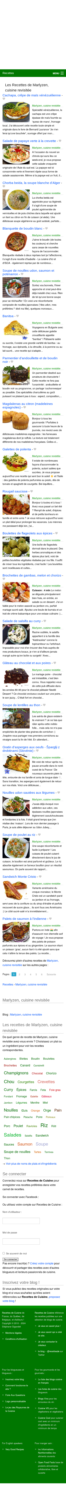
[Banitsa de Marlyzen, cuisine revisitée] (16, 329)
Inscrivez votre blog (14, 1379)
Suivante (51, 974)
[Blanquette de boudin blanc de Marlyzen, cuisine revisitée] (16, 241)
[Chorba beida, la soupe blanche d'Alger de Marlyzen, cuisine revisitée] (16, 199)
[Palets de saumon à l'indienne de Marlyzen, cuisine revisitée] (16, 932)
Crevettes (46, 1081)
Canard (25, 1065)
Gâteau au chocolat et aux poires (27, 663)
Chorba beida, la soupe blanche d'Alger (31, 183)
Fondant (8, 1096)
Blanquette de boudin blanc (22, 228)
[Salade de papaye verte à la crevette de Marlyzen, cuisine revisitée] (16, 154)
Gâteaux (46, 1096)
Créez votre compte (41, 1263)
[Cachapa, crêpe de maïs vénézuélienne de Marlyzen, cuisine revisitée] (16, 112)
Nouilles (11, 1110)
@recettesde (53, 1351)
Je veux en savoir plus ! (49, 1325)
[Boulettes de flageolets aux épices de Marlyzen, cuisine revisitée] (16, 546)
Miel (45, 1102)
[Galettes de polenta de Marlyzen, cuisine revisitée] (16, 462)
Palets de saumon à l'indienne (24, 919)
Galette (34, 1096)
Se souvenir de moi (16, 1253)
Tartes (37, 1152)
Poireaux (50, 1117)
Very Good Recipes (14, 1449)
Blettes (23, 1058)
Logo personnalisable (15, 1401)
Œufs (24, 1110)
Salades (12, 1134)
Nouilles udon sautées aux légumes (29, 792)
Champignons (16, 1073)
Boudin (35, 1058)
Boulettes (48, 1058)
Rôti (53, 1126)
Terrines (49, 1152)
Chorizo (51, 1073)
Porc (7, 1126)
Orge (47, 1110)
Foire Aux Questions (15, 1395)
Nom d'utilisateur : (12, 1211)
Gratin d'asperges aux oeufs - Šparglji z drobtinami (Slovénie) (31, 748)
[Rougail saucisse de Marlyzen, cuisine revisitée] (16, 504)
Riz (44, 1125)
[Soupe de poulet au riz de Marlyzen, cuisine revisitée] (16, 848)
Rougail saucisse (15, 491)
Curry (8, 1089)
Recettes (8, 73)
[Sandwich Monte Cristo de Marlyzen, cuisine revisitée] (16, 890)
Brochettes (10, 1065)
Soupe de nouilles (17, 1151)
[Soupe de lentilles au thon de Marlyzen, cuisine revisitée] (16, 718)
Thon (7, 1158)
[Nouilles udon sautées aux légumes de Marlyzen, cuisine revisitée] (16, 806)
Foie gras (55, 1090)
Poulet (18, 1125)
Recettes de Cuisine (11, 1312)
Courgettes (26, 1081)
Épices (21, 1089)
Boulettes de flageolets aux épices (27, 533)
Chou (9, 1081)
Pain (58, 1110)
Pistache (28, 1117)
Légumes (21, 1102)
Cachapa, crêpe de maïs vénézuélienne (32, 95)
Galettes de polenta (17, 449)
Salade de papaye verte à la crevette (29, 141)
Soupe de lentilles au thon (21, 705)
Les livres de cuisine (47, 1388)
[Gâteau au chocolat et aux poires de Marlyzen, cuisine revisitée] (16, 676)
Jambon (8, 1102)
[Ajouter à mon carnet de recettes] (4, 99)
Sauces (9, 1144)
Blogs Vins (43, 1398)
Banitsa (8, 316)
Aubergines (10, 1058)
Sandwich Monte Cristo (19, 876)
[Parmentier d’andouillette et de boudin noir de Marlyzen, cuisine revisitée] (16, 374)
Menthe (34, 1102)
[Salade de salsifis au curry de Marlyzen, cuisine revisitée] (16, 634)
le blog (41, 1351)
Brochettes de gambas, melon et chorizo (32, 575)
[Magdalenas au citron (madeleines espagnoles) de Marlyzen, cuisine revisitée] (16, 420)
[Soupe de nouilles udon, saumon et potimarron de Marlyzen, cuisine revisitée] (16, 287)
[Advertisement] (33, 35)
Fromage (21, 1096)
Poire (39, 1117)
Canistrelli (39, 1065)
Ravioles (31, 1126)
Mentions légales (13, 1332)
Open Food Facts (46, 1462)
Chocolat (37, 1073)
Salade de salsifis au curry (22, 621)
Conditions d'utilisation (16, 1338)
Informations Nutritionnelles (45, 1451)
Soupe (42, 1143)
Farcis (33, 1090)
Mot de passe (10, 1232)
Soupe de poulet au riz (19, 834)
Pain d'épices (12, 1117)
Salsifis (28, 1135)
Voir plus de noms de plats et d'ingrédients (31, 1163)
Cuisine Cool (44, 1417)
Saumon (24, 1144)
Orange (35, 1110)
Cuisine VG (43, 1408)
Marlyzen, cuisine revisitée (46, 105)
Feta (43, 1090)
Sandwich (42, 1135)
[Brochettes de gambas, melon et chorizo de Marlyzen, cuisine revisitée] (16, 592)
